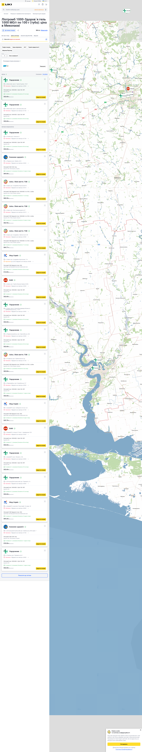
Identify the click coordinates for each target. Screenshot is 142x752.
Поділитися (18, 30)
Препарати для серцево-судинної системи (44, 13)
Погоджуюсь (123, 744)
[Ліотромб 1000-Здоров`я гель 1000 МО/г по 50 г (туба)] (5, 65)
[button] (94, 370)
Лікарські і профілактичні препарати (20, 13)
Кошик (46, 4)
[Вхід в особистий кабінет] (39, 4)
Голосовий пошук (45, 9)
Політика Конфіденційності (124, 749)
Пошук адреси (3, 39)
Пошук (4, 10)
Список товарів (42, 4)
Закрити (140, 730)
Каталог (6, 13)
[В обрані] (45, 79)
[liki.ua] (8, 4)
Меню (3, 4)
